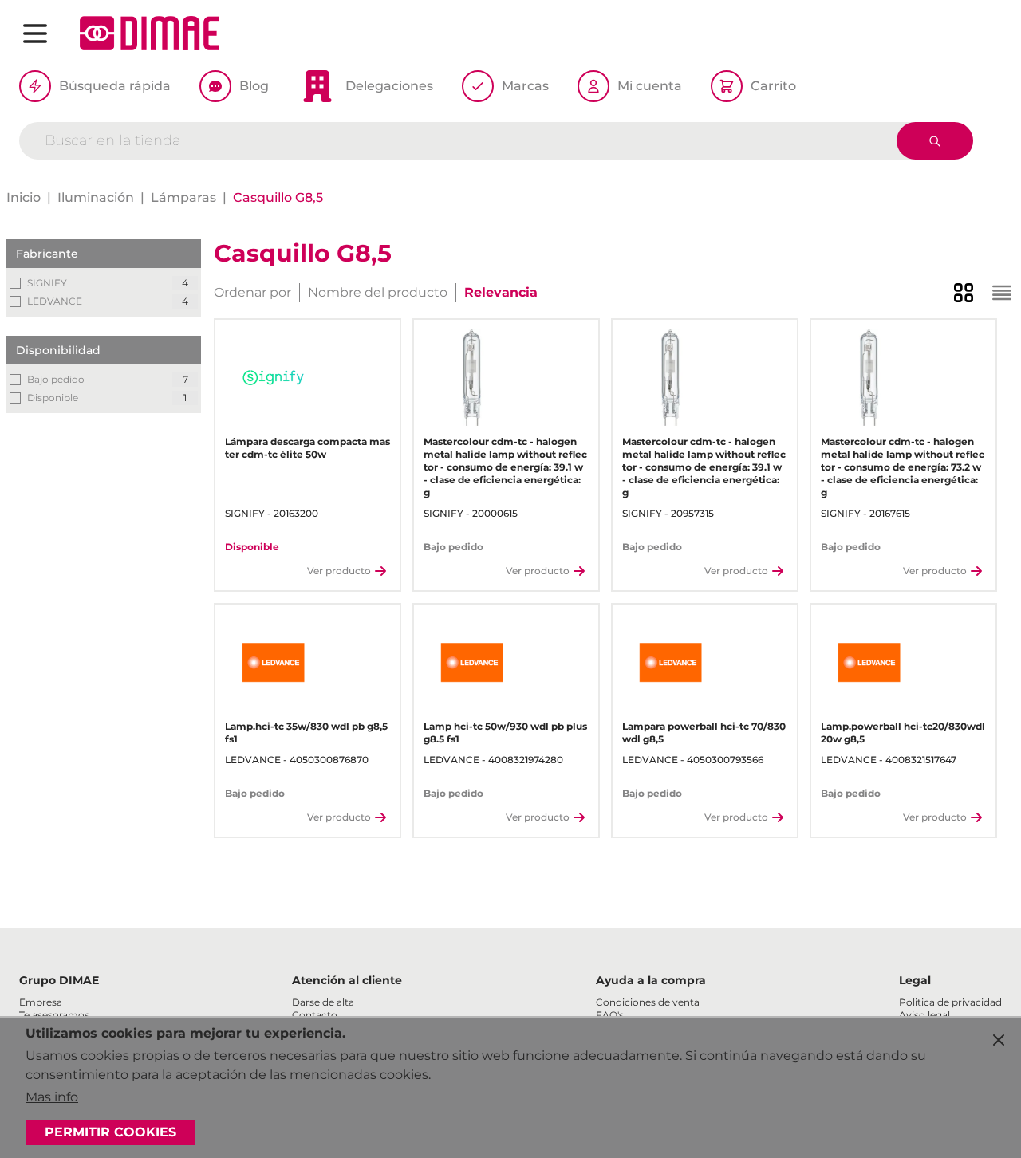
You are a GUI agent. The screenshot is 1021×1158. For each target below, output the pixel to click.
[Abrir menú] (35, 33)
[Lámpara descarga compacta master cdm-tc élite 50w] (273, 377)
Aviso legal (924, 1015)
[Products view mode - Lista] (1002, 292)
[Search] (935, 141)
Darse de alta (323, 1002)
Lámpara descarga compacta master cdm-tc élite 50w (307, 447)
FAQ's (610, 1015)
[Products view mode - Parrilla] (963, 292)
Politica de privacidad (950, 1002)
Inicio (23, 197)
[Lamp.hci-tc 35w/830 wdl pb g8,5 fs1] (273, 662)
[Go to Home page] (149, 33)
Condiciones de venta (648, 1002)
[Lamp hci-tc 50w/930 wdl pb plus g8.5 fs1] (472, 662)
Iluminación (95, 197)
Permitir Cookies (110, 1132)
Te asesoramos (54, 1015)
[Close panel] (998, 1040)
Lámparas (183, 197)
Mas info (52, 1097)
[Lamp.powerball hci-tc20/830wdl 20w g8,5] (869, 662)
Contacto (314, 1015)
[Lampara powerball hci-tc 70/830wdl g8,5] (670, 662)
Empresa (40, 1002)
